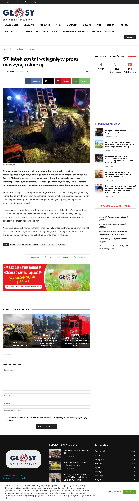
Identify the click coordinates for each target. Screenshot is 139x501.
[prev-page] (4, 353)
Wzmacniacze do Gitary (108, 246)
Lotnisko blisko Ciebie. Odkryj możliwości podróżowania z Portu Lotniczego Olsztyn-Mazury (119, 144)
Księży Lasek (15, 244)
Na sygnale (31, 49)
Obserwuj (116, 63)
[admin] (5, 71)
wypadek (61, 244)
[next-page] (9, 353)
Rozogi (43, 244)
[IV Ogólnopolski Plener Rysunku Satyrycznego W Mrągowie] (99, 132)
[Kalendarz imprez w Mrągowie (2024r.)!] (55, 453)
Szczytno (52, 244)
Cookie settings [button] (113, 492)
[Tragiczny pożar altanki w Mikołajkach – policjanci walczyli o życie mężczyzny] (46, 331)
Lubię (101, 63)
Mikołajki (17, 342)
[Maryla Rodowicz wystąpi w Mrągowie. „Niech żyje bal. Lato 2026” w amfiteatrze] (99, 174)
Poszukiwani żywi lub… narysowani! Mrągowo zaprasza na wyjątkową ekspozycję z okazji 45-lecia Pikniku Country (120, 189)
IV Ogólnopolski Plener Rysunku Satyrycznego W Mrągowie (119, 132)
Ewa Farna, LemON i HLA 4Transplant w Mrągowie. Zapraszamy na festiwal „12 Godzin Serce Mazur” (120, 159)
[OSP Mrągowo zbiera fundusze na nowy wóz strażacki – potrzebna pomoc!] (75, 331)
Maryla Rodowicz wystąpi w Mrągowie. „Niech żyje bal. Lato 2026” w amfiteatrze (118, 174)
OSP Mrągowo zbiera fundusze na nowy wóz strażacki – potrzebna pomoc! (75, 342)
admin (13, 72)
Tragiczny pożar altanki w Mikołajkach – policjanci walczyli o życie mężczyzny (46, 342)
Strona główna (8, 49)
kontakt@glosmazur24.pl (14, 478)
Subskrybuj (130, 63)
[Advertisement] (115, 99)
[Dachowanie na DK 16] (17, 331)
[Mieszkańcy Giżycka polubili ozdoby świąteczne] (55, 465)
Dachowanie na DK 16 (17, 345)
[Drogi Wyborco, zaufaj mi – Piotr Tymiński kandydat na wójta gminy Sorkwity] (55, 477)
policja (35, 244)
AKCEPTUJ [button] (129, 492)
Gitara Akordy (104, 239)
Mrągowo (75, 335)
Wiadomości (20, 49)
